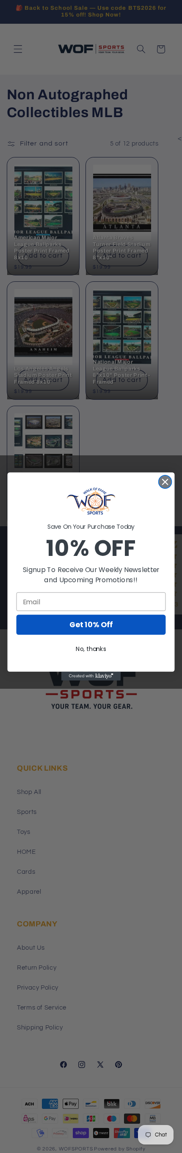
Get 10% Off (91, 625)
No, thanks (91, 649)
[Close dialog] (165, 481)
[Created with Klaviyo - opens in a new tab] (91, 676)
